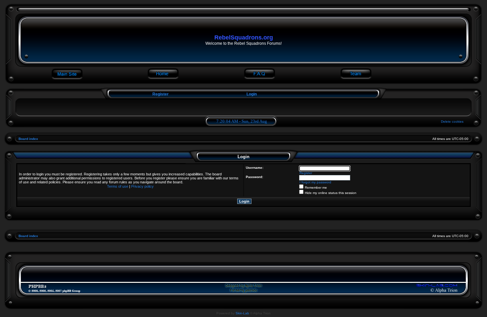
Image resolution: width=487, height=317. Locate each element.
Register (160, 94)
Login (251, 94)
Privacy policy (142, 186)
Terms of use (117, 186)
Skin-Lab (242, 313)
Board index (28, 139)
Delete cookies (452, 121)
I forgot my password (315, 182)
